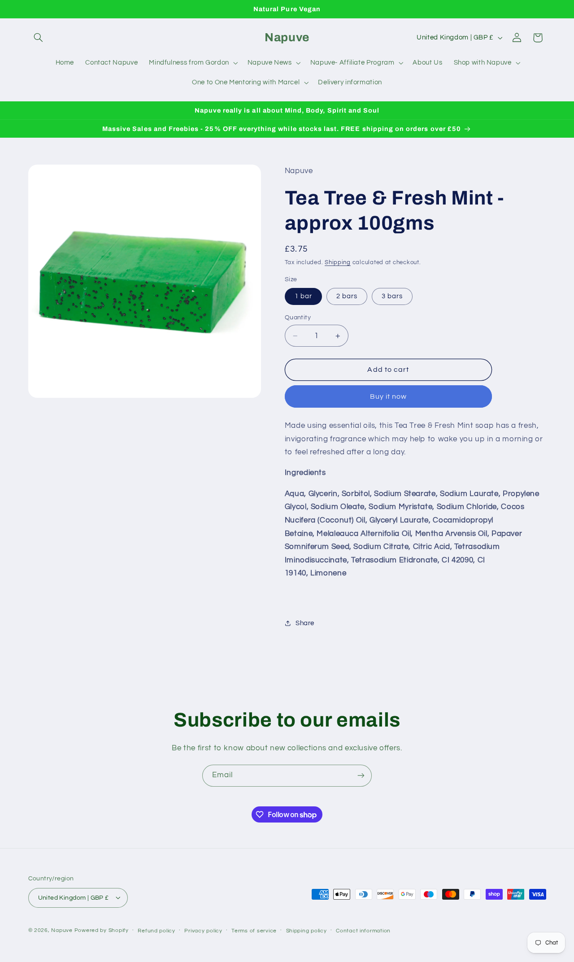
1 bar (303, 296)
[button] (38, 37)
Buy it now (388, 396)
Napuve (61, 929)
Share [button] (305, 623)
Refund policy (156, 930)
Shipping (338, 263)
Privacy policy (203, 930)
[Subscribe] (361, 776)
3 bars (392, 296)
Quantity (298, 317)
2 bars (346, 296)
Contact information (363, 930)
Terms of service (254, 930)
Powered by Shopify (101, 929)
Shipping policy (306, 930)
